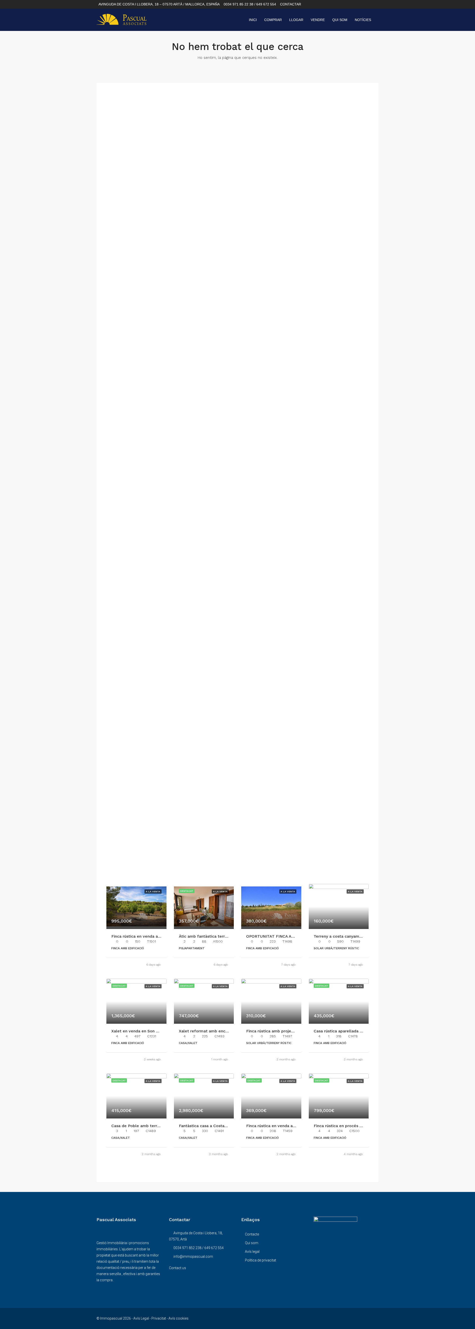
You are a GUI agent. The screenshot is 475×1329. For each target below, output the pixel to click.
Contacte (252, 1234)
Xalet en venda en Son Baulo (139, 1031)
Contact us (177, 1268)
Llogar (296, 20)
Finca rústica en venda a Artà (139, 936)
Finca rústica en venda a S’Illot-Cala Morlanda (290, 1125)
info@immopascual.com (193, 1256)
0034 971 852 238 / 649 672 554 (198, 1248)
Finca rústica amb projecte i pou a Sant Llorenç (292, 1031)
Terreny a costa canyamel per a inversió (352, 936)
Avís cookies (178, 1318)
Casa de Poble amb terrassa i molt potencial (154, 1125)
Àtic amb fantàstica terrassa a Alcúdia (215, 936)
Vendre (318, 20)
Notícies (363, 20)
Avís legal (252, 1252)
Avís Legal (141, 1318)
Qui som (339, 20)
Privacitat (158, 1318)
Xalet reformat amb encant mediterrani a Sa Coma (228, 1031)
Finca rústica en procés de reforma (347, 1125)
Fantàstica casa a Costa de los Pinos (214, 1125)
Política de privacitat (260, 1260)
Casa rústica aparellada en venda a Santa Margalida (363, 1031)
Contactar (290, 4)
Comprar (273, 20)
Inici (253, 20)
